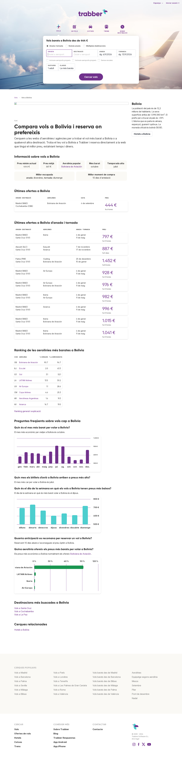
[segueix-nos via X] (143, 745)
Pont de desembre (140, 694)
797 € (107, 236)
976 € (107, 284)
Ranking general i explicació (27, 411)
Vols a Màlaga (21, 689)
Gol (20, 374)
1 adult (51, 68)
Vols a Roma (59, 689)
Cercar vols (91, 77)
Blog (55, 733)
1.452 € (109, 260)
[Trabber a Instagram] (134, 745)
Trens (17, 746)
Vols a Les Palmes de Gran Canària (70, 685)
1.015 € (108, 320)
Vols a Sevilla (20, 685)
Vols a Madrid (20, 672)
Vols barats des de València (106, 694)
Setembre (136, 685)
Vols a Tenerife (60, 681)
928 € (107, 272)
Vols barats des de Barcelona (107, 677)
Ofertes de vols (22, 733)
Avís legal (135, 739)
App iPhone (59, 746)
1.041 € (108, 332)
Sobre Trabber (61, 729)
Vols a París (59, 672)
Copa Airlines (25, 392)
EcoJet (22, 368)
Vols (16, 729)
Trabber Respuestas (64, 737)
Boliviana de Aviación (71, 166)
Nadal (134, 698)
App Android (60, 742)
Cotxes (18, 742)
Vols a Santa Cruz (22, 608)
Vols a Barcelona (22, 677)
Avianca (22, 404)
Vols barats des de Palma (105, 689)
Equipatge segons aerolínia (144, 677)
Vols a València (60, 694)
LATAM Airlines (25, 380)
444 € (111, 205)
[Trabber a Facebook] (139, 745)
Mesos (135, 681)
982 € (107, 296)
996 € (107, 308)
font (15, 121)
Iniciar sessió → (172, 3)
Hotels (17, 737)
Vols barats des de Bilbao (105, 681)
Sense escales (107, 60)
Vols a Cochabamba (24, 611)
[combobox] (59, 53)
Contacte (98, 729)
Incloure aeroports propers (59, 60)
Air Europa (23, 386)
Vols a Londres (60, 677)
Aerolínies (136, 672)
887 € (107, 248)
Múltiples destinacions (96, 46)
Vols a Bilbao (20, 694)
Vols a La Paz (20, 614)
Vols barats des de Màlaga (105, 685)
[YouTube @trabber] (148, 745)
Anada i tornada (56, 46)
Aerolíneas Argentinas (28, 398)
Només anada (74, 46)
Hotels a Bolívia (21, 629)
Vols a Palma (20, 681)
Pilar (134, 689)
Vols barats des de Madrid (105, 672)
